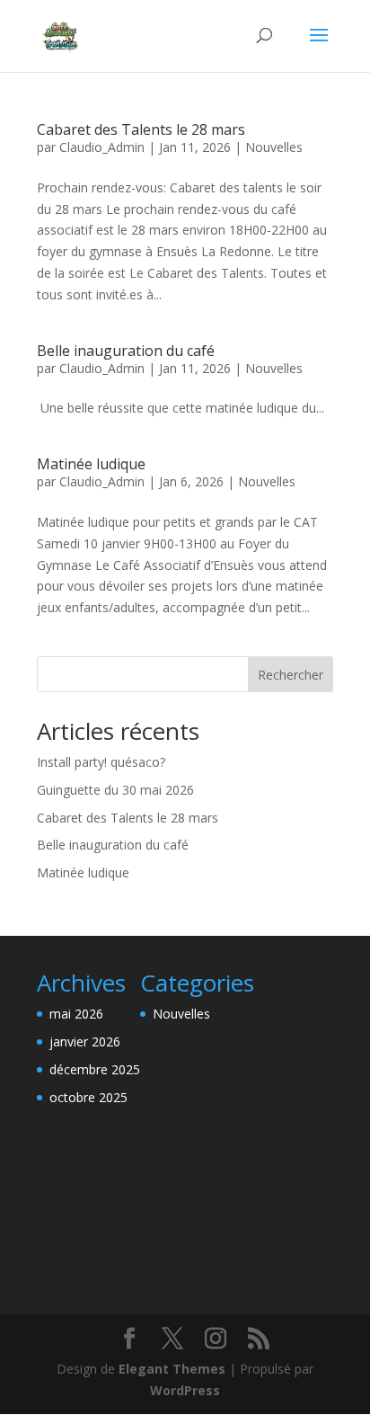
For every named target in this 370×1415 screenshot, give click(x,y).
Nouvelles (274, 147)
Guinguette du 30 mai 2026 (115, 789)
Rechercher (290, 674)
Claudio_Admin (102, 147)
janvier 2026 (84, 1041)
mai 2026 (76, 1013)
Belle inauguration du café (126, 350)
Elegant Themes (172, 1368)
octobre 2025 (88, 1097)
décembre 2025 (94, 1069)
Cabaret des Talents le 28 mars (141, 129)
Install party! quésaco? (101, 761)
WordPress (185, 1390)
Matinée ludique (91, 464)
